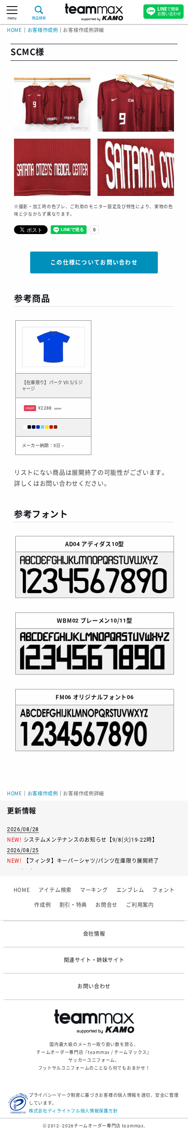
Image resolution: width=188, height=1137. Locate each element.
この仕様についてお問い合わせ (94, 262)
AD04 (72, 544)
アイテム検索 (55, 890)
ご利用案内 (140, 905)
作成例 (42, 905)
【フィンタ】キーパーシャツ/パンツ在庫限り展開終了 (92, 861)
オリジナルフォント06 (103, 697)
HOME (14, 30)
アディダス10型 (102, 544)
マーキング (94, 890)
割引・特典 (73, 905)
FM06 (63, 697)
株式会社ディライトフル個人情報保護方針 (73, 1111)
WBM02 (68, 620)
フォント (163, 890)
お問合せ (106, 905)
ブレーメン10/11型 (106, 620)
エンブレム (130, 890)
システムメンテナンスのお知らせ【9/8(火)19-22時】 (91, 840)
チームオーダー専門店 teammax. (109, 1125)
